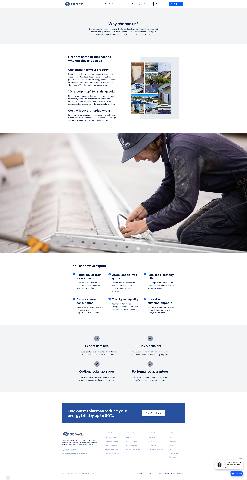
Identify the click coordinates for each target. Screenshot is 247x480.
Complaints (173, 449)
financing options (94, 120)
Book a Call (173, 453)
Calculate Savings (112, 453)
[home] (74, 3)
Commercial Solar (112, 445)
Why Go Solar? (132, 445)
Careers (172, 441)
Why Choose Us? (133, 449)
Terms (160, 473)
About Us (151, 438)
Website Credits (170, 473)
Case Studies (131, 441)
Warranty (173, 445)
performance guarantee (145, 380)
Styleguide (180, 473)
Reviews (151, 441)
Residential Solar (111, 441)
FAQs (171, 438)
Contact (172, 457)
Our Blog (130, 438)
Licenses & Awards (155, 449)
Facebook (152, 445)
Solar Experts (110, 438)
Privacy (150, 473)
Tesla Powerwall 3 (112, 449)
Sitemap (139, 473)
